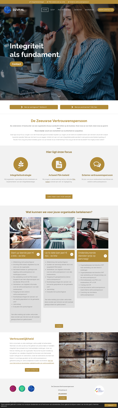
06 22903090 (62, 393)
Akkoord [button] (110, 405)
